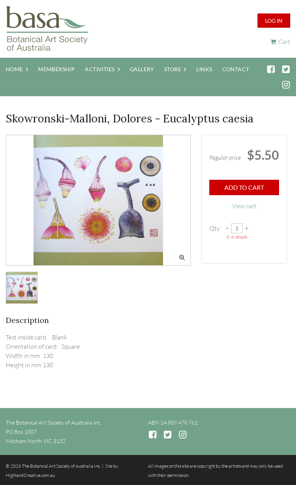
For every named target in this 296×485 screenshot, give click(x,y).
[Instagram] (285, 84)
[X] (285, 69)
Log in (274, 20)
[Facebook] (270, 69)
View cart (244, 206)
